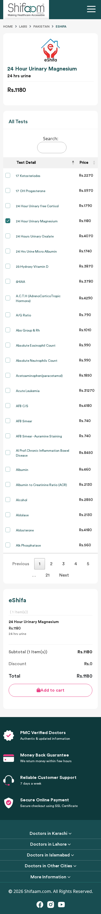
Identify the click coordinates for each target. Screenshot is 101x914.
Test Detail (26, 163)
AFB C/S (22, 406)
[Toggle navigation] (92, 10)
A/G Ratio (23, 315)
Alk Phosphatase (28, 545)
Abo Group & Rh (28, 330)
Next (64, 575)
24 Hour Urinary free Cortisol (37, 206)
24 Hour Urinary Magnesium (37, 221)
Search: (50, 139)
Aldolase (22, 515)
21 (48, 575)
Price (83, 163)
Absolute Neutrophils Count (36, 360)
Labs (23, 26)
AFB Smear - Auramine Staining (39, 436)
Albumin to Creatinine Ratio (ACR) (41, 485)
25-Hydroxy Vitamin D (32, 266)
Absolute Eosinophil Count (35, 345)
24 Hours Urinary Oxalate (35, 236)
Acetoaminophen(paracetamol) (39, 375)
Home (8, 26)
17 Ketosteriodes (28, 176)
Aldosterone (25, 530)
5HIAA (20, 281)
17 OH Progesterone (30, 191)
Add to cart (52, 690)
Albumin (22, 469)
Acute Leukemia (28, 391)
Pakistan (41, 26)
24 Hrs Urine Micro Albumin (36, 251)
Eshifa (61, 26)
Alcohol (21, 500)
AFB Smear (24, 421)
